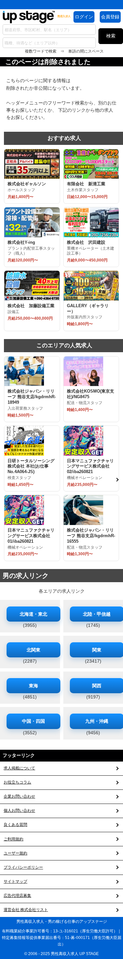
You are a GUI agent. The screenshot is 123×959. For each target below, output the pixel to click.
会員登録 (110, 16)
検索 (110, 35)
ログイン (84, 16)
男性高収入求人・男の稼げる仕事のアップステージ (61, 921)
